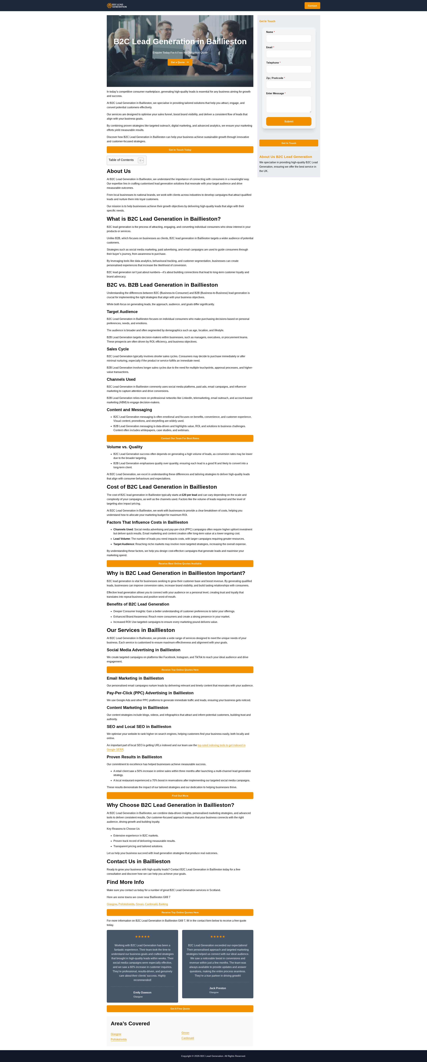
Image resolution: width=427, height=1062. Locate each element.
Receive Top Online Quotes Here (180, 669)
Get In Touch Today (180, 149)
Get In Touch (289, 143)
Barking (163, 904)
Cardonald (151, 904)
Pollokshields (126, 904)
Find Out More (180, 795)
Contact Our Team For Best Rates (180, 438)
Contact (312, 5)
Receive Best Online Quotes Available (180, 563)
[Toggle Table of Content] (139, 160)
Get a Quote (178, 62)
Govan (140, 904)
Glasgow (112, 904)
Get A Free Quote (180, 1008)
